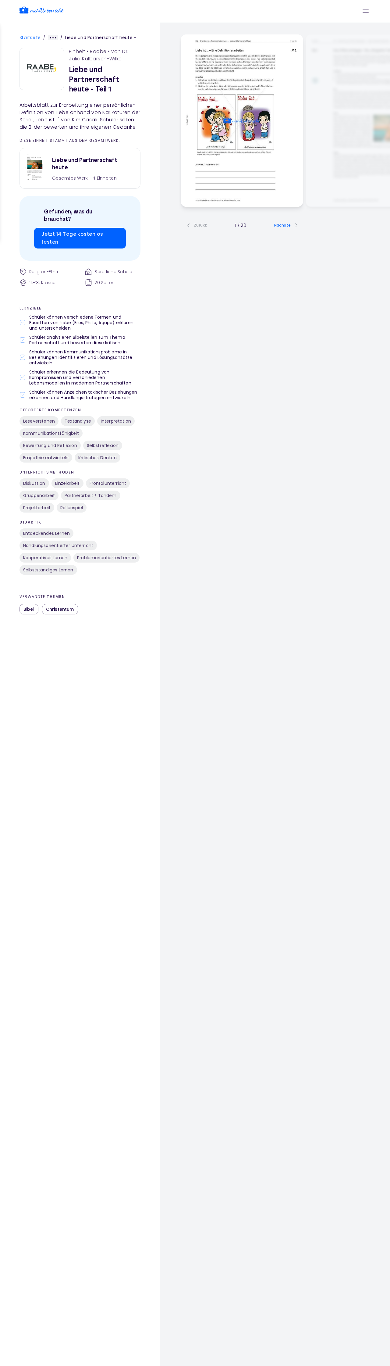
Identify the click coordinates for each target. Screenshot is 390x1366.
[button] (365, 11)
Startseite (30, 37)
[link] (41, 11)
